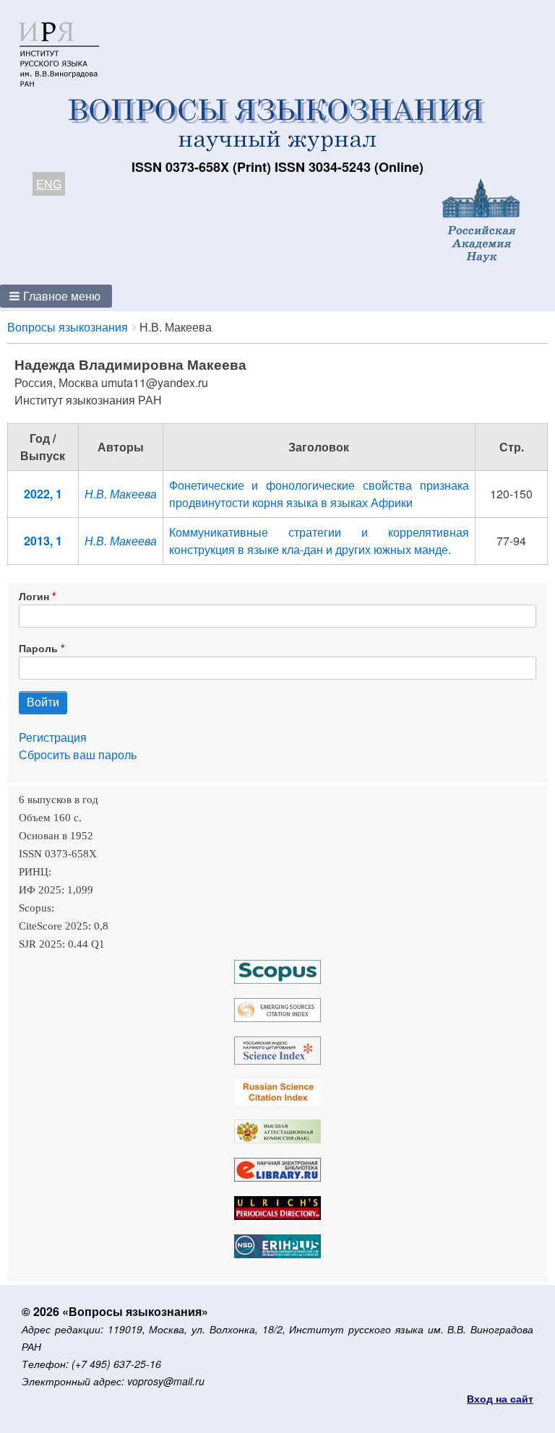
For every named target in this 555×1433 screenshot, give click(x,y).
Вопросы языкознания (67, 327)
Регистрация (53, 737)
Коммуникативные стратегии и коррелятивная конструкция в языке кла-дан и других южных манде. (319, 541)
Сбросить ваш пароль (78, 754)
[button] (56, 296)
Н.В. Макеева (121, 493)
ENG (48, 184)
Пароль (38, 648)
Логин (34, 596)
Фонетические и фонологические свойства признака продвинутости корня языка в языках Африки (319, 494)
